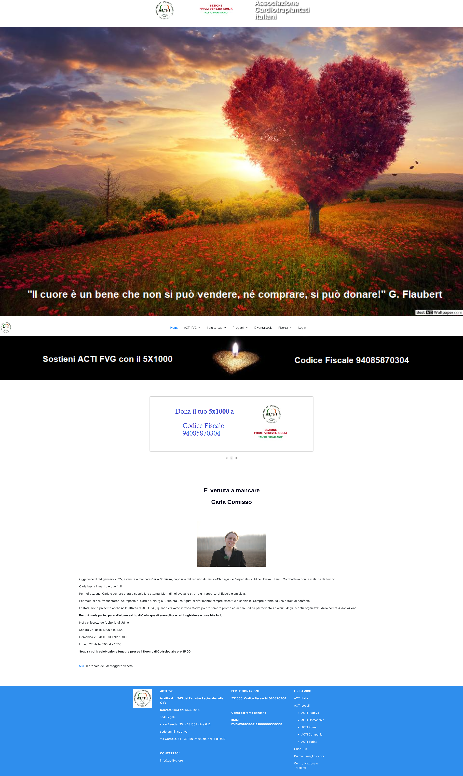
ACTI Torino (309, 741)
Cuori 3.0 (300, 749)
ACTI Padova (310, 713)
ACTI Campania (311, 734)
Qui (82, 666)
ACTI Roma (309, 727)
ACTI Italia (301, 698)
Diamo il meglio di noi (309, 756)
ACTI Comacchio (312, 720)
